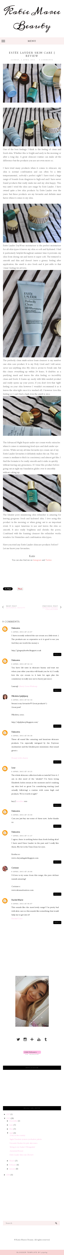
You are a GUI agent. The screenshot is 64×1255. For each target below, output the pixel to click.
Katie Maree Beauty (32, 19)
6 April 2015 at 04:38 (21, 736)
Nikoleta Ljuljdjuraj (19, 696)
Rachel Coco (16, 919)
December (13, 1121)
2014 (8, 1175)
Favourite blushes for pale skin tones (23, 1143)
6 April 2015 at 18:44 (21, 815)
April (11, 1133)
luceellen (20, 801)
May (11, 1129)
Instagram (37, 560)
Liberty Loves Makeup (28, 686)
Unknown (15, 628)
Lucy (13, 768)
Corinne (15, 868)
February (13, 1165)
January (12, 1169)
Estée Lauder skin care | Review (21, 1155)
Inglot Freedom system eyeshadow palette (26, 1139)
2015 (8, 1118)
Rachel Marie (17, 900)
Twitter (48, 560)
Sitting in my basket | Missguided (22, 1147)
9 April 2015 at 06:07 (21, 904)
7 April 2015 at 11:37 (21, 836)
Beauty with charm (19, 758)
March (12, 1161)
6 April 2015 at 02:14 (21, 664)
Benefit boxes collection (50, 608)
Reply (57, 654)
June (11, 1125)
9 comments (46, 60)
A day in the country (17, 1135)
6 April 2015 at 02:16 (21, 700)
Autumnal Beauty (15, 608)
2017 (8, 1114)
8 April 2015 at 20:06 (21, 871)
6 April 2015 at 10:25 (21, 771)
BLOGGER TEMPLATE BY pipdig (32, 1252)
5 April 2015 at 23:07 (21, 632)
